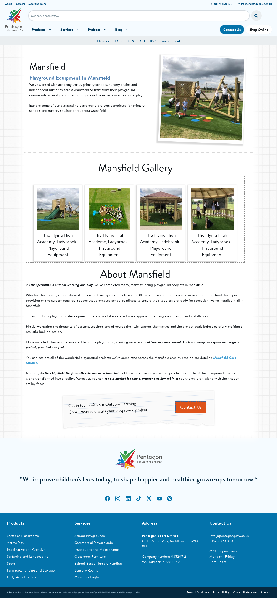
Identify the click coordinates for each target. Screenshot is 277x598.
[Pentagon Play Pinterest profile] (169, 498)
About (9, 4)
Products (39, 29)
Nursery (103, 40)
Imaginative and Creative (26, 549)
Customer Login (86, 577)
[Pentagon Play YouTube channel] (159, 498)
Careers (20, 4)
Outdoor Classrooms (23, 535)
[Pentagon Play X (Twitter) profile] (149, 498)
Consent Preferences (245, 592)
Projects (94, 29)
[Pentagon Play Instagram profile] (117, 498)
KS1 (142, 40)
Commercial (170, 40)
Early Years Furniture (23, 577)
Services (66, 29)
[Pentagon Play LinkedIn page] (128, 498)
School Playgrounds (89, 535)
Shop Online (258, 29)
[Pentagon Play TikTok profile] (138, 498)
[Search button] (256, 15)
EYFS (118, 40)
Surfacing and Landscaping (27, 556)
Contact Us (231, 29)
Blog (118, 29)
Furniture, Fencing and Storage (31, 570)
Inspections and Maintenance (96, 549)
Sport (11, 563)
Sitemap (265, 592)
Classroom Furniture (90, 556)
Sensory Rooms (86, 570)
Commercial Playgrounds (93, 542)
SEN (131, 40)
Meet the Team (37, 4)
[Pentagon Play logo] (14, 22)
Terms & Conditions (198, 592)
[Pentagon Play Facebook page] (107, 498)
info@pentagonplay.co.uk (256, 4)
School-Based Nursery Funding (98, 563)
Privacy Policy (221, 592)
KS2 (153, 40)
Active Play (15, 542)
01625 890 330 (223, 4)
